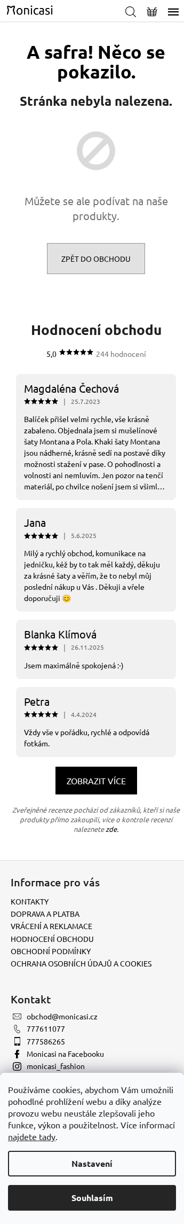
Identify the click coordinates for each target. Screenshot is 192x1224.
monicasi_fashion (56, 1066)
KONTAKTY (30, 901)
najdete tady (31, 1136)
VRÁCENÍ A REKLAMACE (51, 926)
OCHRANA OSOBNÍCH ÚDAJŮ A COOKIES (81, 963)
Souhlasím (92, 1197)
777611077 (46, 1028)
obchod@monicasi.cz (62, 1016)
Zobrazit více (96, 780)
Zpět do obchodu (96, 258)
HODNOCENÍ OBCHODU (52, 939)
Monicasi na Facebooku (65, 1053)
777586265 (46, 1041)
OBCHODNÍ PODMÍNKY (51, 951)
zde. (112, 828)
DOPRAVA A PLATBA (45, 913)
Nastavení (92, 1163)
